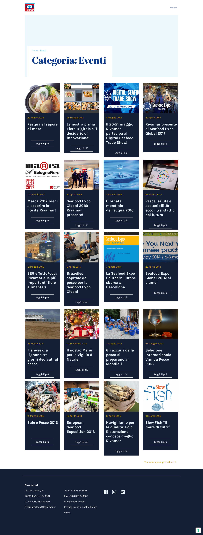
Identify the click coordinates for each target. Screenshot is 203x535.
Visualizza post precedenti (159, 462)
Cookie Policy (89, 506)
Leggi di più (42, 143)
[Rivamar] (30, 7)
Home (35, 50)
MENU (173, 7)
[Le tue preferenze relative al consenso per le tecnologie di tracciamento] (198, 530)
